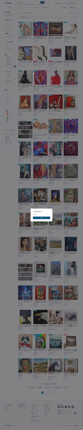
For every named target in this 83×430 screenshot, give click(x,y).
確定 (41, 218)
